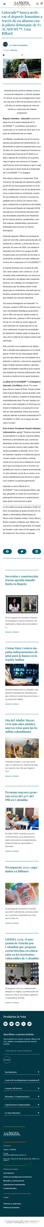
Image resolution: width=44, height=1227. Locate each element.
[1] (4, 507)
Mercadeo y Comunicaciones (17, 1096)
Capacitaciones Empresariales (17, 1104)
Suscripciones (11, 1072)
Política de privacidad (11, 1207)
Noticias (14, 50)
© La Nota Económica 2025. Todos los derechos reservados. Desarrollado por (22, 1221)
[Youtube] (17, 1024)
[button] (4, 4)
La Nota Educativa (12, 1113)
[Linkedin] (29, 1024)
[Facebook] (5, 1024)
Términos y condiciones (12, 1204)
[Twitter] (11, 1024)
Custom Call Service (13, 1088)
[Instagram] (23, 1024)
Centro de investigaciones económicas (21, 1080)
